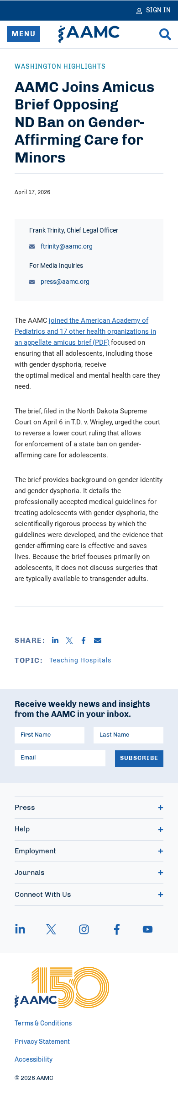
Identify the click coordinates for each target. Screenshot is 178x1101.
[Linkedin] (59, 640)
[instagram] (84, 929)
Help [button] (22, 829)
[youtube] (143, 929)
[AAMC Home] (89, 34)
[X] (73, 640)
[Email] (101, 640)
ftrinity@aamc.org (66, 246)
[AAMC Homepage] (62, 987)
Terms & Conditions (43, 1023)
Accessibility (33, 1060)
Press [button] (25, 807)
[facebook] (117, 929)
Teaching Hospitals (80, 660)
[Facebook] (87, 640)
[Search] (165, 34)
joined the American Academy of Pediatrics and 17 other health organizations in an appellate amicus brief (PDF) (85, 331)
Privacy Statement (42, 1042)
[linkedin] (25, 929)
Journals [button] (30, 872)
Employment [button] (35, 851)
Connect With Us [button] (43, 894)
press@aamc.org (64, 281)
